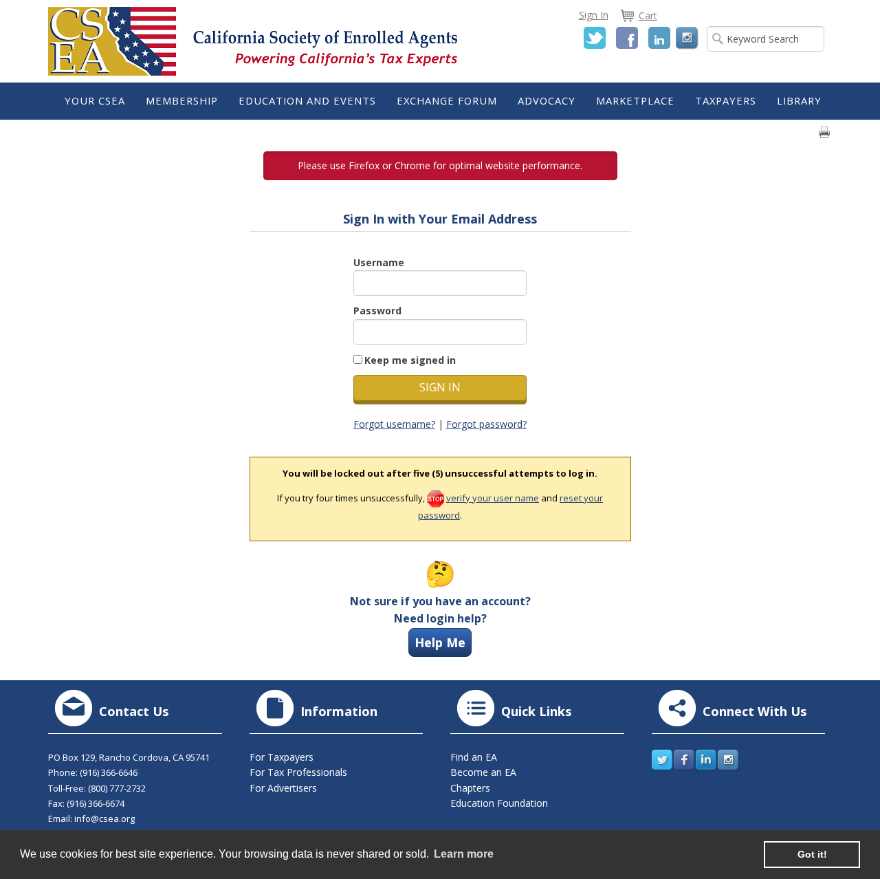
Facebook (627, 38)
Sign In (593, 14)
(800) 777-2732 (117, 788)
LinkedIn (659, 38)
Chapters (470, 787)
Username (378, 262)
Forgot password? (486, 424)
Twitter (595, 38)
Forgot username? (394, 424)
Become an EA (483, 772)
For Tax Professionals (298, 772)
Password (377, 310)
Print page (824, 132)
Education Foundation (499, 803)
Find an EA (473, 756)
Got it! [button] (812, 854)
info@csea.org (104, 818)
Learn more (464, 854)
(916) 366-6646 (109, 772)
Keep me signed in (410, 360)
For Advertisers (283, 787)
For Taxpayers (282, 756)
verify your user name (492, 498)
